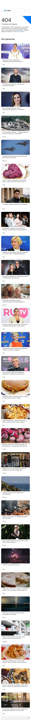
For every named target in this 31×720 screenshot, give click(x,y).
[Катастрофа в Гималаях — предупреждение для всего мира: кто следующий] (15, 127)
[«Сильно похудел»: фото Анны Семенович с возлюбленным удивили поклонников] (15, 319)
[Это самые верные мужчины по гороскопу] (15, 199)
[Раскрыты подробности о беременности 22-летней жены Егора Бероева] (15, 271)
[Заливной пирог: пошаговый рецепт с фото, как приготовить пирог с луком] (15, 391)
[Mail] (5, 10)
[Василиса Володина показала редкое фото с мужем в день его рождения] (15, 343)
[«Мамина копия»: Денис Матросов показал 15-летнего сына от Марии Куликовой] (15, 247)
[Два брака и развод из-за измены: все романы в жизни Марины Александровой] (15, 223)
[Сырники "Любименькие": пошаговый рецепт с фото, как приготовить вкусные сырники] (15, 656)
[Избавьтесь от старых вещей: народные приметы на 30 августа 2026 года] (15, 463)
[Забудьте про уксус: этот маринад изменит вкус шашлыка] (15, 511)
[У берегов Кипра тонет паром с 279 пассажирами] (15, 487)
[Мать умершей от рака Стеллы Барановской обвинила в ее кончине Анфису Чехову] (15, 103)
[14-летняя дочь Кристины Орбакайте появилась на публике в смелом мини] (15, 367)
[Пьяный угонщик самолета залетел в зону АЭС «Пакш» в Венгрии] (15, 151)
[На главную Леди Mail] (8, 10)
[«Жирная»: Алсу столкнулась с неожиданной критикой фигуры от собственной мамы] (15, 55)
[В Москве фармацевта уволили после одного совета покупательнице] (15, 631)
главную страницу (19, 31)
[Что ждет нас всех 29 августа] (15, 559)
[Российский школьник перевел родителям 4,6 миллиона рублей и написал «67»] (15, 704)
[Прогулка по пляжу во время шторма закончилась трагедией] (15, 607)
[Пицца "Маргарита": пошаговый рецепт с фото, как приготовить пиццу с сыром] (15, 415)
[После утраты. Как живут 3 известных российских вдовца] (15, 79)
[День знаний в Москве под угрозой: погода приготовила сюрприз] (15, 535)
